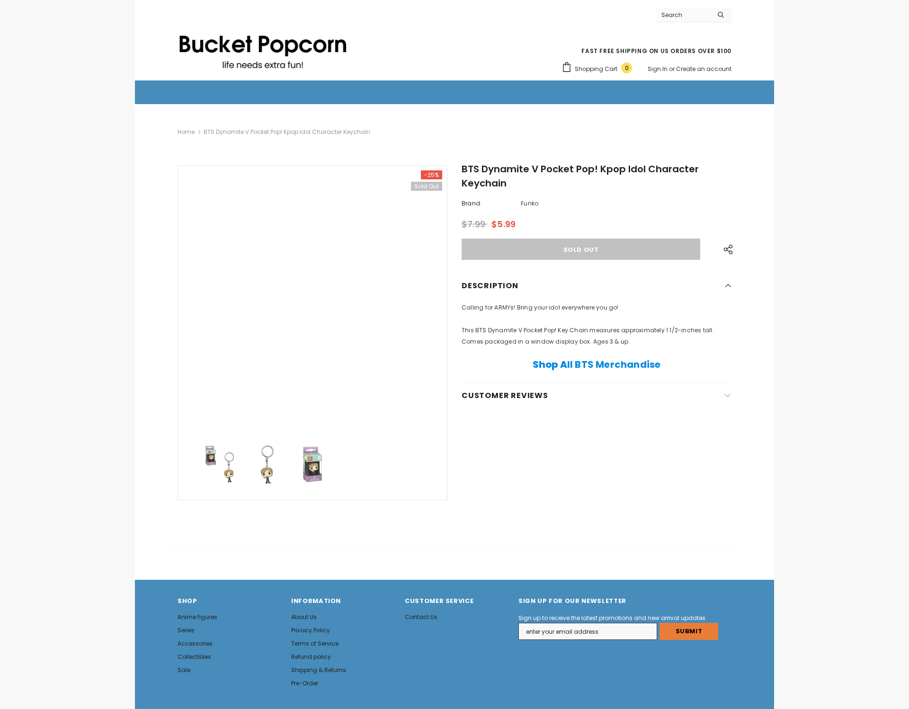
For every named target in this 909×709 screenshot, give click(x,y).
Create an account (703, 69)
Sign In (658, 69)
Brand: (471, 203)
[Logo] (263, 47)
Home (186, 132)
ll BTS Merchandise (597, 364)
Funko (529, 203)
